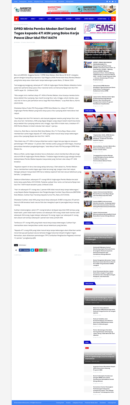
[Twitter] (32, 250)
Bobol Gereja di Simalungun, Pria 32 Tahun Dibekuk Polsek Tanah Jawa (99, 299)
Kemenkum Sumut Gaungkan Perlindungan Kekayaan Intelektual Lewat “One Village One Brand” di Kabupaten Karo (103, 389)
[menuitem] (16, 18)
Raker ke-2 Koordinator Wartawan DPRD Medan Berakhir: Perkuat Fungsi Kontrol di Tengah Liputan (104, 310)
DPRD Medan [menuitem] (88, 19)
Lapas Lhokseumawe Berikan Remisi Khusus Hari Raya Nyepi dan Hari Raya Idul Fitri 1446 (103, 193)
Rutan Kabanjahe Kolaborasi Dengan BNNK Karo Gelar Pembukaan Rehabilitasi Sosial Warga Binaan (103, 378)
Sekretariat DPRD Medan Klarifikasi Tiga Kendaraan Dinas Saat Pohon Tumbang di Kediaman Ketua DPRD (104, 88)
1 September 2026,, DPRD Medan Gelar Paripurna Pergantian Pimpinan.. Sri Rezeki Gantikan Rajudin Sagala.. (103, 137)
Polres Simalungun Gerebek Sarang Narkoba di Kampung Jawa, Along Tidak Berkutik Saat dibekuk (104, 332)
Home (15, 1)
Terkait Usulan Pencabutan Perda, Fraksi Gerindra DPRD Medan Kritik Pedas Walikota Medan (98, 125)
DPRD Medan (24, 24)
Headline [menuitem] (23, 19)
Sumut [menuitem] (41, 19)
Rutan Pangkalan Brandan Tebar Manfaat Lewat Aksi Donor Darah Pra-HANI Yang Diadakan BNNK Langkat (104, 262)
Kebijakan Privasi (38, 1)
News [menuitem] (33, 19)
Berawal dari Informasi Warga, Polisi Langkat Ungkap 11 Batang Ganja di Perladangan (99, 237)
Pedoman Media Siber (51, 1)
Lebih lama (77, 255)
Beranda (16, 24)
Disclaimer (61, 1)
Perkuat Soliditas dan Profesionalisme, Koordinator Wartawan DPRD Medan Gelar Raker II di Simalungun (103, 321)
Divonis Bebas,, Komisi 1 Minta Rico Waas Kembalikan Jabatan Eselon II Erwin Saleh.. (104, 148)
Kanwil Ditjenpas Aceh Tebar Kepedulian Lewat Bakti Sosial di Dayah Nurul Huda (98, 182)
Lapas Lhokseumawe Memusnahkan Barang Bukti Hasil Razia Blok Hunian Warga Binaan (104, 214)
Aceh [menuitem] (49, 19)
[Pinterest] (37, 250)
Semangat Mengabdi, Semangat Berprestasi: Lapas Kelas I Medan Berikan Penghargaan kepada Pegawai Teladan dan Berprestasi (98, 51)
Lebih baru (18, 255)
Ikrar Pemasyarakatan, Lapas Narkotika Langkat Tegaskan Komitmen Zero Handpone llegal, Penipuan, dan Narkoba (104, 273)
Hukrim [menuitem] (68, 19)
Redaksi (30, 1)
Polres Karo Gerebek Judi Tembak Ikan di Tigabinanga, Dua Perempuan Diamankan (99, 356)
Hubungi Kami (69, 1)
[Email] (45, 250)
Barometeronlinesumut (22, 402)
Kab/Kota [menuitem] (58, 19)
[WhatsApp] (41, 250)
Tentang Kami (22, 1)
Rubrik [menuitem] (77, 19)
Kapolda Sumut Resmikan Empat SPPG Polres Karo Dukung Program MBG (104, 368)
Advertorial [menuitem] (102, 19)
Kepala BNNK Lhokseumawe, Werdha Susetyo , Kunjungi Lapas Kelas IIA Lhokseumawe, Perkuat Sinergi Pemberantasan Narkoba (104, 204)
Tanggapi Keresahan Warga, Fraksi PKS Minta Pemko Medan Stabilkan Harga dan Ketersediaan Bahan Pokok (103, 158)
